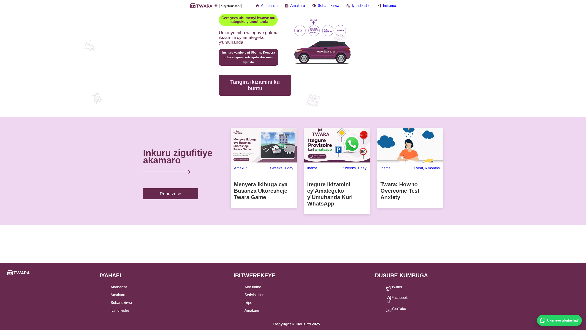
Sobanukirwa (328, 6)
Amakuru (297, 6)
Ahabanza (269, 6)
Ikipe (248, 303)
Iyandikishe (361, 6)
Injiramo (389, 6)
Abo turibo (252, 287)
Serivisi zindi (254, 295)
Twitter (396, 287)
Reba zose (170, 193)
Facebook (399, 298)
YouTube (398, 309)
